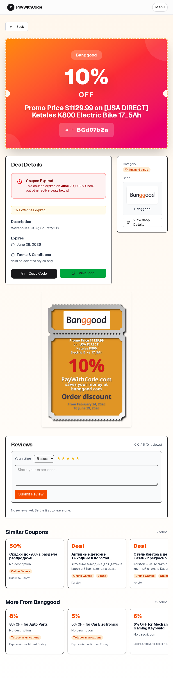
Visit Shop (86, 273)
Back (20, 27)
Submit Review (30, 494)
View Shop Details (141, 222)
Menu (160, 7)
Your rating (23, 459)
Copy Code (38, 273)
